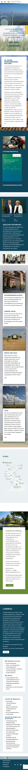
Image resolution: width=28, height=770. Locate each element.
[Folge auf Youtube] (24, 764)
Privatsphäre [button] (6, 766)
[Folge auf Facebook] (15, 764)
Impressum (5, 764)
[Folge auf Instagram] (20, 764)
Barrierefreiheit (6, 760)
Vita (3, 219)
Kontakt (3, 220)
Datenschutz (6, 762)
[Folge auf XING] (18, 764)
